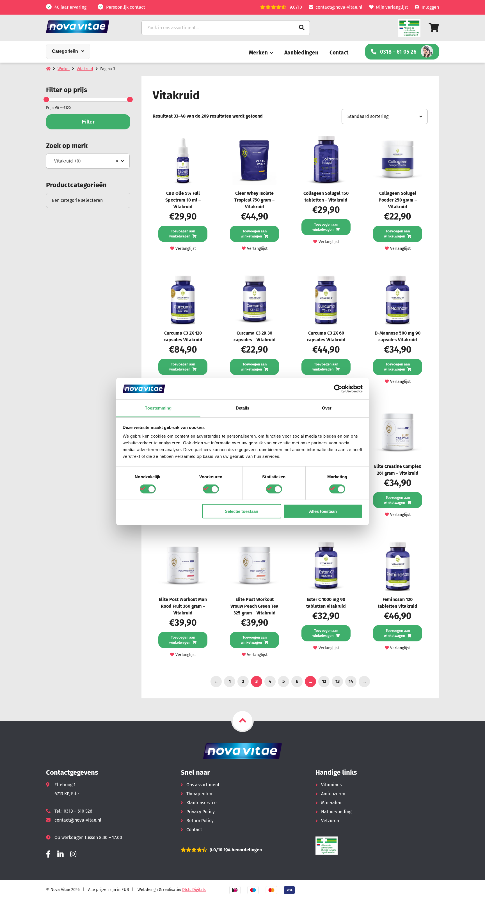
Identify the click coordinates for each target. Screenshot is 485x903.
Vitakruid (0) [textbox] (86, 161)
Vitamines (331, 784)
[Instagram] (73, 854)
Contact (339, 52)
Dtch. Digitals (194, 889)
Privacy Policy (200, 811)
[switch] (211, 488)
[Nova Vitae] (85, 26)
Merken (258, 52)
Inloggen (430, 7)
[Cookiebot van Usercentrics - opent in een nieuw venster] (338, 389)
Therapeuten (199, 793)
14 (351, 681)
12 (324, 681)
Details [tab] (243, 408)
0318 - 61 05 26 (398, 52)
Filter (88, 122)
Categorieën (65, 51)
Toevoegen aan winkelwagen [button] (182, 233)
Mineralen (331, 802)
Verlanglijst (185, 248)
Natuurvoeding (336, 811)
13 (337, 681)
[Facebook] (48, 854)
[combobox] (87, 161)
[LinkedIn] (60, 854)
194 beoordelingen (242, 849)
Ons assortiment (202, 784)
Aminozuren (333, 793)
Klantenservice (201, 802)
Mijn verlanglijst (392, 7)
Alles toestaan (323, 511)
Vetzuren (330, 820)
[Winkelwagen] (434, 27)
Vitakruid (85, 69)
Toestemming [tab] (158, 408)
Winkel (64, 69)
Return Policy (200, 820)
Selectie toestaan (241, 511)
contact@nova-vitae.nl (338, 7)
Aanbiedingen (301, 52)
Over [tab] (326, 408)
